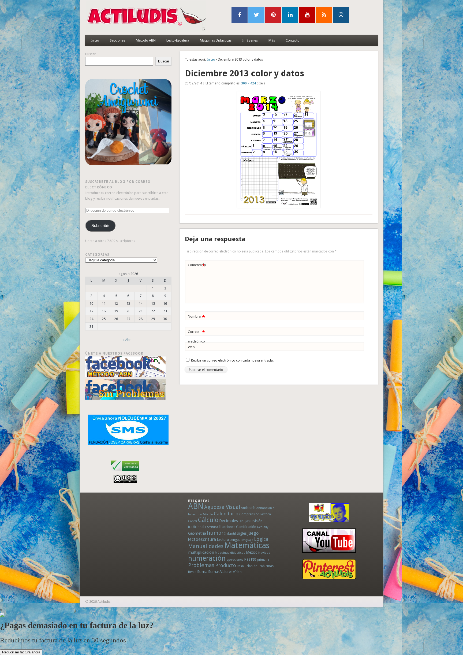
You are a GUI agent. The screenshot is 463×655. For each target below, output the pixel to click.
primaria (263, 559)
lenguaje (247, 540)
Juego (253, 533)
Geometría (197, 533)
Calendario (226, 513)
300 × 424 (248, 83)
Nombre (196, 317)
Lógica (261, 539)
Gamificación (246, 527)
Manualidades (205, 546)
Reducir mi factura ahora (21, 652)
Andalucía (248, 508)
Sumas (213, 572)
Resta (192, 572)
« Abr (126, 340)
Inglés (242, 533)
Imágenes (250, 40)
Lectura (223, 539)
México (251, 552)
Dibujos (244, 521)
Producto (225, 565)
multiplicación (201, 552)
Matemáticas (247, 545)
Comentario (197, 266)
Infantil (230, 533)
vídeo (237, 572)
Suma (202, 571)
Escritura (211, 527)
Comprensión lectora (255, 514)
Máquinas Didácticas (216, 40)
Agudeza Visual (222, 507)
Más (271, 40)
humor (215, 533)
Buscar (90, 54)
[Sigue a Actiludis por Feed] (324, 15)
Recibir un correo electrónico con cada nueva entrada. (232, 360)
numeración (207, 558)
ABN (195, 506)
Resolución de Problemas (255, 566)
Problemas (201, 565)
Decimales (228, 520)
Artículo (208, 514)
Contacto (293, 40)
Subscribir (100, 226)
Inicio (95, 40)
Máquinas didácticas (230, 552)
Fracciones (227, 527)
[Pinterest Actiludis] (329, 569)
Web (191, 347)
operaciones (234, 559)
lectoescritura (202, 539)
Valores (226, 572)
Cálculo (208, 520)
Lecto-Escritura (177, 40)
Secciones (117, 40)
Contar (192, 521)
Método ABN (146, 40)
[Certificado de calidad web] (125, 472)
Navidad (264, 552)
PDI (253, 559)
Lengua (235, 540)
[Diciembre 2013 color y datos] (278, 149)
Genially (262, 527)
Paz (247, 559)
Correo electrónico (196, 336)
